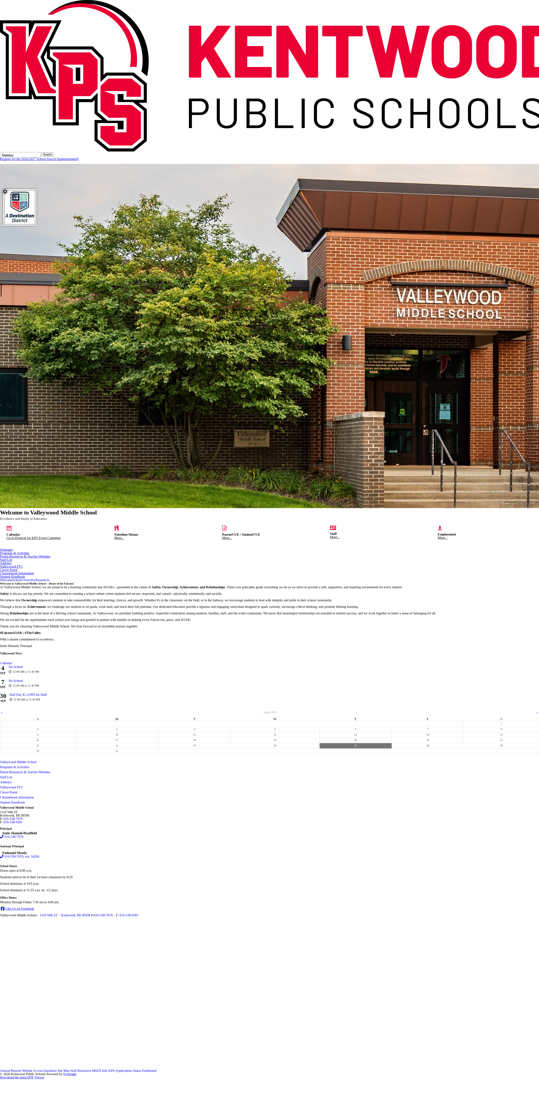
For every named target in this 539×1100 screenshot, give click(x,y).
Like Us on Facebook (19, 908)
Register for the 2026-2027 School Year (26, 159)
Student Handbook (12, 576)
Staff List (6, 560)
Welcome (6, 580)
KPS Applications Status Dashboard (132, 1070)
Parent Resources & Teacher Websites (25, 556)
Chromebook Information (17, 573)
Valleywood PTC (11, 566)
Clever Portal (8, 570)
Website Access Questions (39, 1070)
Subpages (6, 549)
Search (47, 154)
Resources (42, 580)
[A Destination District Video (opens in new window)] (20, 207)
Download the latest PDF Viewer (22, 1077)
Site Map (63, 1070)
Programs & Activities (14, 553)
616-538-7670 (13, 819)
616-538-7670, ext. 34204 (21, 856)
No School (16, 667)
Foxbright (69, 1074)
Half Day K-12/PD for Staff (28, 694)
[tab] (6, 580)
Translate (8, 155)
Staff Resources (80, 1070)
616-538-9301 (13, 822)
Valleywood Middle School (18, 762)
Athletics (6, 563)
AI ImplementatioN (66, 159)
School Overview (24, 580)
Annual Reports (10, 1070)
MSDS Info (100, 1070)
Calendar (6, 663)
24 (117, 745)
